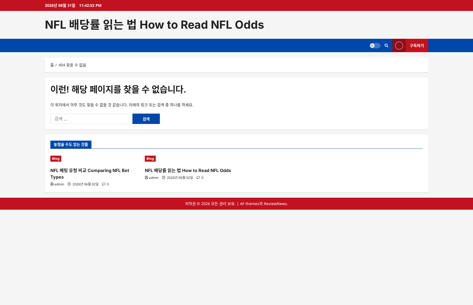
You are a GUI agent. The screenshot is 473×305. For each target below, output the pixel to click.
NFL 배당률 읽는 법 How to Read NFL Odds (154, 24)
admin (59, 184)
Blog (56, 158)
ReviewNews (275, 203)
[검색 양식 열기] (386, 45)
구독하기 (417, 45)
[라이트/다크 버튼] (375, 45)
